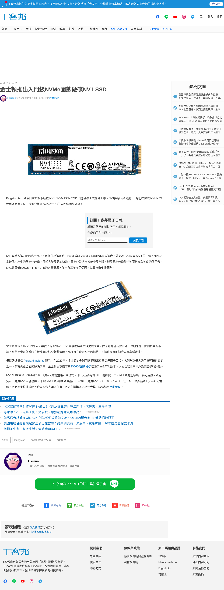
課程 (104, 29)
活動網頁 (115, 386)
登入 (210, 16)
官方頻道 (101, 505)
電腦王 (162, 574)
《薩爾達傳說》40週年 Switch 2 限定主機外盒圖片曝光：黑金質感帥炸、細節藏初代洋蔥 (200, 132)
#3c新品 (61, 440)
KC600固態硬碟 (81, 366)
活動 (80, 29)
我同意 (216, 3)
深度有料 (136, 29)
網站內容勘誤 (200, 556)
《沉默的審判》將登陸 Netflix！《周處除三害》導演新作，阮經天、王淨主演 (57, 406)
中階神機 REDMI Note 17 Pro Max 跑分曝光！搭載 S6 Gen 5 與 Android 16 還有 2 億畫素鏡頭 (200, 178)
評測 (53, 29)
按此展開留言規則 (41, 531)
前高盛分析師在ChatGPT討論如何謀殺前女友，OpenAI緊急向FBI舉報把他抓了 (59, 418)
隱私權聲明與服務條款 (138, 556)
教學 (62, 29)
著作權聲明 (131, 562)
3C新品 (13, 83)
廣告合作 (95, 562)
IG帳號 (146, 505)
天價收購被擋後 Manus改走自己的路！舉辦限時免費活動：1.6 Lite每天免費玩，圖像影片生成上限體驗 (200, 144)
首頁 (2, 83)
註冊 (219, 16)
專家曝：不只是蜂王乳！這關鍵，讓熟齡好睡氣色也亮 (41, 412)
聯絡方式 (95, 568)
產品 (16, 29)
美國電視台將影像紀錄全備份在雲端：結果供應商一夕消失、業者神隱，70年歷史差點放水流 (68, 423)
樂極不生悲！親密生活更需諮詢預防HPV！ (34, 429)
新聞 (4, 29)
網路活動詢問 (200, 568)
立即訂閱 (138, 240)
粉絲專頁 (56, 505)
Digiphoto (164, 568)
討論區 (94, 29)
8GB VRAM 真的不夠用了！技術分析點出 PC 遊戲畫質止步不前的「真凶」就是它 (200, 166)
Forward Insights (34, 360)
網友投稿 (198, 574)
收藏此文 (54, 98)
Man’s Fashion (167, 562)
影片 (71, 29)
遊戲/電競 (41, 29)
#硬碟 (5, 440)
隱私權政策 (157, 3)
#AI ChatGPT (119, 29)
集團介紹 (95, 556)
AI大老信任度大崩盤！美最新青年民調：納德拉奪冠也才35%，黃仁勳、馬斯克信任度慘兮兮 (199, 201)
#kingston (19, 440)
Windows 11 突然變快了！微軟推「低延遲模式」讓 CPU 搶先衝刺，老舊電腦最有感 (200, 121)
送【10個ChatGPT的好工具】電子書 (78, 484)
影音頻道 (124, 505)
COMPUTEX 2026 (160, 29)
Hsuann (11, 98)
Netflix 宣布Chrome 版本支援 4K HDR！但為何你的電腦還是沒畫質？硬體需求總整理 (200, 189)
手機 (28, 29)
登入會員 (35, 527)
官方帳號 (79, 505)
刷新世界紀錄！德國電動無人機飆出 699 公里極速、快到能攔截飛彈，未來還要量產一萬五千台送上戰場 (199, 109)
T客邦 (162, 556)
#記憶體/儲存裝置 (41, 440)
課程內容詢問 (200, 562)
